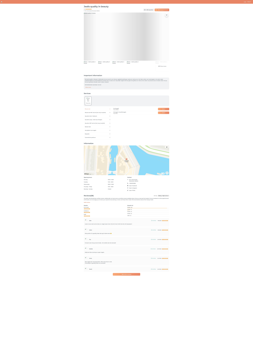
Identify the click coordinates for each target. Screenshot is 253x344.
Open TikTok (132, 182)
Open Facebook (133, 178)
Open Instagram (133, 180)
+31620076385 (132, 175)
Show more (88, 79)
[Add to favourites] (166, 15)
